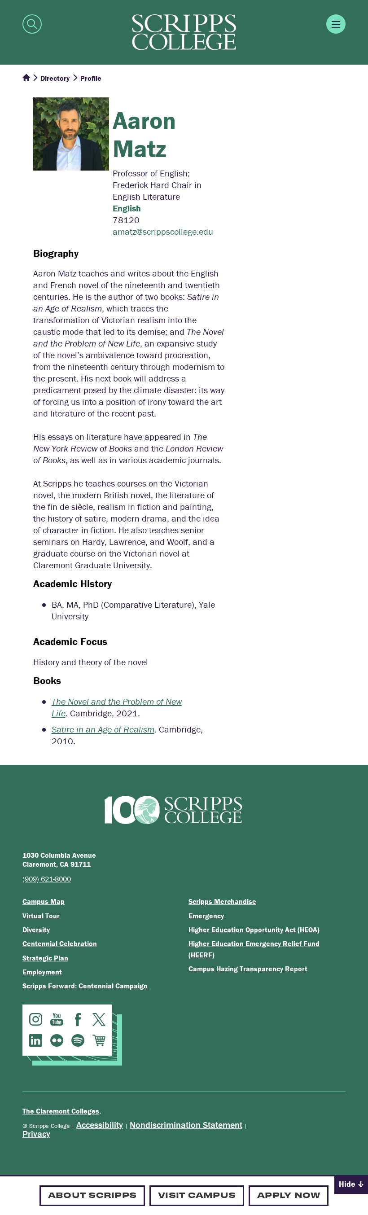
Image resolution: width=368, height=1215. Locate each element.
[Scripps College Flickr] (57, 1040)
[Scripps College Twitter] (99, 1019)
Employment (42, 971)
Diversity (36, 929)
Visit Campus (197, 1194)
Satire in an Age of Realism (103, 729)
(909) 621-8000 (46, 878)
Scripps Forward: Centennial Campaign (85, 985)
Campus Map (43, 901)
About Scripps (92, 1194)
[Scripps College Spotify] (78, 1040)
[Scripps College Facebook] (78, 1019)
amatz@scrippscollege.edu (163, 231)
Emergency (206, 915)
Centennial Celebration (59, 943)
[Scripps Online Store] (99, 1040)
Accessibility (99, 1124)
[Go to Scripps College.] (26, 78)
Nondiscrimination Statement (186, 1124)
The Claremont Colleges (60, 1110)
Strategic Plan (45, 957)
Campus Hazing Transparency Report (247, 968)
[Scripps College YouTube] (57, 1019)
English (127, 208)
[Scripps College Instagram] (36, 1019)
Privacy (36, 1133)
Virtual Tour (41, 915)
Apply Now (288, 1194)
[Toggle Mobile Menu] (336, 24)
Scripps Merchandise (222, 901)
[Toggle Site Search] (32, 24)
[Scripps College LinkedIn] (36, 1040)
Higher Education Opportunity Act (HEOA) (254, 929)
